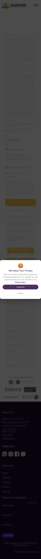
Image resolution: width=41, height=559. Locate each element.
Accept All (20, 287)
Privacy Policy (20, 282)
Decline (20, 293)
